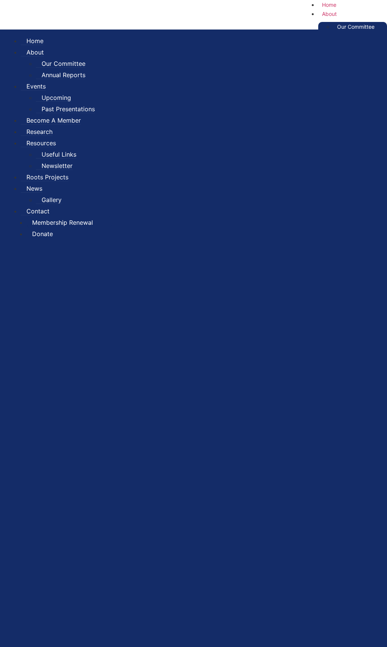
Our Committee (356, 26)
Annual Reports (63, 75)
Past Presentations (68, 109)
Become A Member (53, 120)
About (329, 14)
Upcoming (56, 97)
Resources (41, 143)
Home (34, 41)
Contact (38, 211)
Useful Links (59, 154)
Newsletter (57, 166)
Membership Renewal (62, 222)
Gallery (52, 200)
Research (39, 131)
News (34, 188)
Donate (42, 234)
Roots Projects (47, 177)
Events (36, 86)
